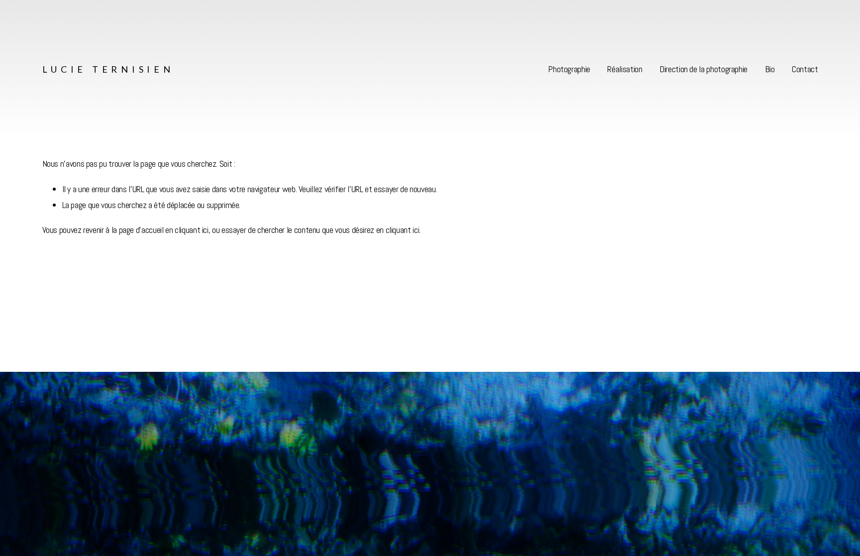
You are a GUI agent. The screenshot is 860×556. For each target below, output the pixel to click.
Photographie (569, 69)
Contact (805, 69)
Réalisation (624, 69)
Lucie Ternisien (108, 69)
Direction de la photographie (703, 69)
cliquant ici (192, 229)
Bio (770, 69)
